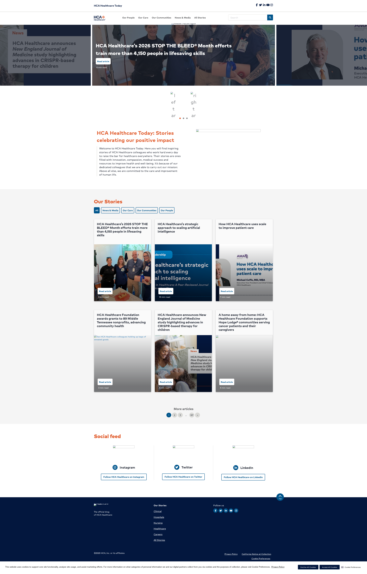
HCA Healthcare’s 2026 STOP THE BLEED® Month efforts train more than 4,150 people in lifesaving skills (164, 49)
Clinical (158, 511)
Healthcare (160, 528)
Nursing (158, 523)
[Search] (270, 17)
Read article (103, 61)
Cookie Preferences (260, 558)
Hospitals (159, 517)
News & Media (110, 210)
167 (191, 415)
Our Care (128, 210)
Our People (167, 210)
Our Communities (146, 210)
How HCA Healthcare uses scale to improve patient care (242, 226)
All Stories (159, 540)
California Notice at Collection (256, 554)
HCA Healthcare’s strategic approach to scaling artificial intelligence (179, 228)
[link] (128, 17)
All (96, 210)
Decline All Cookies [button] (308, 567)
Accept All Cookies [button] (329, 567)
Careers (158, 534)
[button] (351, 567)
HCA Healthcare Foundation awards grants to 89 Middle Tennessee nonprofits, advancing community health (121, 320)
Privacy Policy (277, 566)
